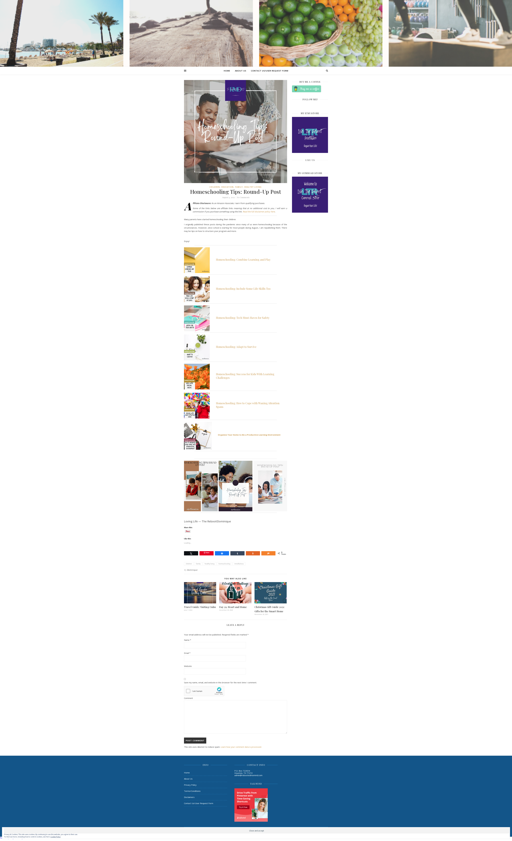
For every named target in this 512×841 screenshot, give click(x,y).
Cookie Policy (55, 837)
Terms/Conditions (192, 791)
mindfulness (239, 564)
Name (187, 640)
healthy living (209, 564)
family (198, 564)
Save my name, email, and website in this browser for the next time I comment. (220, 682)
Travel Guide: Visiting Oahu (200, 607)
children (189, 564)
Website (188, 666)
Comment (188, 698)
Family (239, 187)
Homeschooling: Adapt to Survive (236, 347)
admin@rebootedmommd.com (248, 775)
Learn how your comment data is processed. (241, 747)
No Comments (243, 197)
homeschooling (224, 564)
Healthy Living (253, 187)
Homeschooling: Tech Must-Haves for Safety (242, 317)
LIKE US (310, 160)
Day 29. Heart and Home (233, 607)
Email (187, 653)
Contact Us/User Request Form (269, 70)
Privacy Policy (190, 785)
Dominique (192, 570)
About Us (240, 70)
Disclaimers (189, 797)
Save (207, 553)
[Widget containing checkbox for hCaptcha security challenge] (204, 691)
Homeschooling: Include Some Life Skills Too (243, 288)
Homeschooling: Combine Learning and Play (243, 259)
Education (227, 187)
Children (214, 187)
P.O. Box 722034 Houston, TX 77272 (243, 771)
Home (227, 70)
